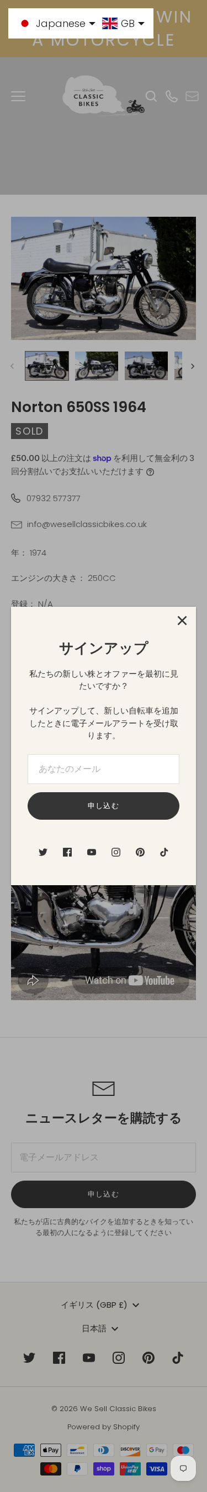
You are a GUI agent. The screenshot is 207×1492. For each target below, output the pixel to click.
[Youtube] (91, 852)
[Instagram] (116, 852)
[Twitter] (43, 852)
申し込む (103, 805)
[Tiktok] (164, 852)
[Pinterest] (140, 852)
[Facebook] (67, 852)
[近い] (182, 620)
